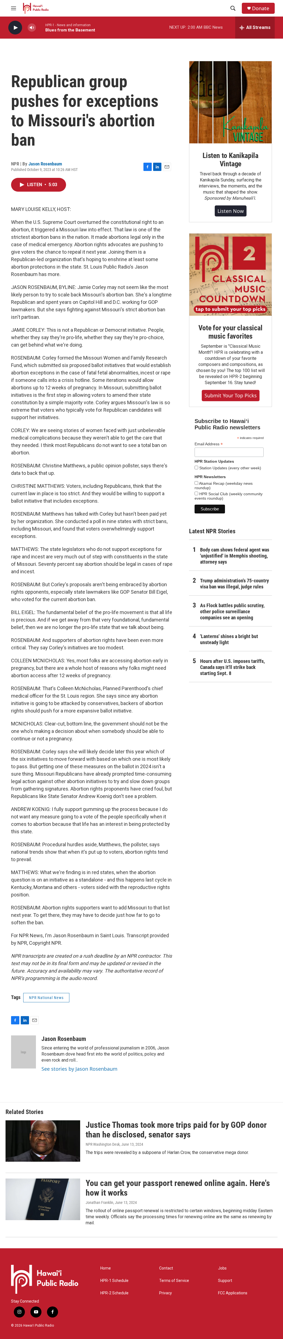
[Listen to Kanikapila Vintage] (230, 102)
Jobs (222, 1268)
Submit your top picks (231, 395)
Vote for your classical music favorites (230, 332)
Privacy (165, 1293)
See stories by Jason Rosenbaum (79, 1068)
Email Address (209, 444)
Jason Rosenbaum (45, 164)
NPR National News (46, 997)
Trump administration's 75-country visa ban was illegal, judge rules (234, 584)
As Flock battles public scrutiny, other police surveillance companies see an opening (232, 611)
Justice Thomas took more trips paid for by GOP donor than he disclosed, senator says (176, 1129)
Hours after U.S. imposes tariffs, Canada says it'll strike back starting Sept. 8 (232, 667)
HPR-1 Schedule (114, 1281)
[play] (15, 28)
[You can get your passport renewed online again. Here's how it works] (43, 1199)
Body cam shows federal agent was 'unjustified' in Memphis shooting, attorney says (234, 556)
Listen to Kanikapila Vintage (230, 159)
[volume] (31, 28)
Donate (260, 8)
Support (225, 1281)
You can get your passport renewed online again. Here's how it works (178, 1188)
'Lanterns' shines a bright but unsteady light (229, 639)
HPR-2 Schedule (114, 1293)
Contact (166, 1268)
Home (105, 1268)
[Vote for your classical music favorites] (230, 275)
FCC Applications (232, 1293)
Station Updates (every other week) (229, 468)
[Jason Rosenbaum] (23, 1051)
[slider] (40, 27)
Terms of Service (174, 1281)
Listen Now (231, 211)
